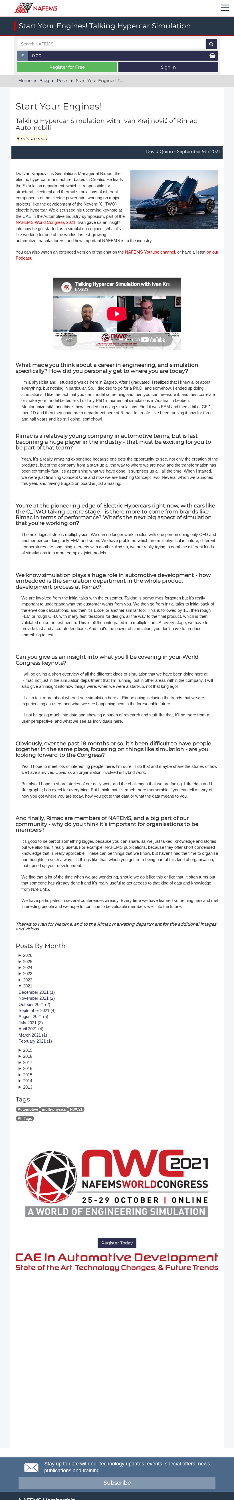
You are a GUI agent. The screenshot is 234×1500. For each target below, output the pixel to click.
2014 (27, 1080)
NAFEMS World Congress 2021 (45, 222)
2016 (27, 1068)
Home (25, 80)
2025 (27, 961)
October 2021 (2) (34, 1004)
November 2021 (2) (37, 998)
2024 (27, 967)
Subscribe (117, 1482)
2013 (27, 1087)
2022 (27, 979)
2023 (27, 973)
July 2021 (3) (31, 1022)
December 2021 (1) (37, 992)
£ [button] (25, 57)
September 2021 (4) (37, 1010)
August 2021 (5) (33, 1016)
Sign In (168, 67)
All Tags (25, 1118)
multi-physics (54, 1109)
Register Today (117, 1243)
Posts (62, 80)
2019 (27, 1050)
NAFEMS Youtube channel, (150, 252)
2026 (27, 955)
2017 (27, 1062)
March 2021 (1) (33, 1035)
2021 (27, 985)
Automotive (28, 1109)
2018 (27, 1056)
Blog (44, 80)
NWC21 (76, 1109)
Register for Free (67, 67)
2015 (27, 1074)
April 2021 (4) (31, 1028)
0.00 (36, 55)
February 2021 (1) (35, 1041)
